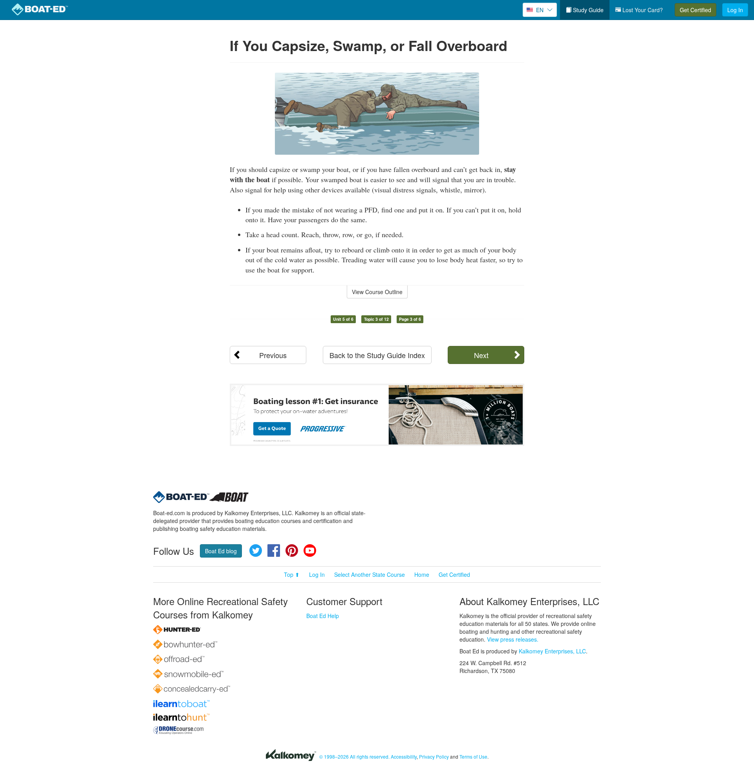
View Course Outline (377, 292)
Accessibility (404, 756)
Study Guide (587, 10)
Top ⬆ (292, 574)
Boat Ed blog (221, 551)
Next (481, 355)
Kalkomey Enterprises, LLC (552, 651)
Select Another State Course (369, 574)
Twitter (255, 550)
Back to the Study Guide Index (377, 355)
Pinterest (291, 550)
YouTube (310, 550)
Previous (273, 355)
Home (421, 574)
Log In (735, 10)
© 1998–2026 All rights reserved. (354, 756)
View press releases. (512, 639)
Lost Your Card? (642, 10)
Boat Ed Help (322, 616)
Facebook (273, 550)
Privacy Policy (434, 756)
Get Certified (695, 10)
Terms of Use (473, 756)
